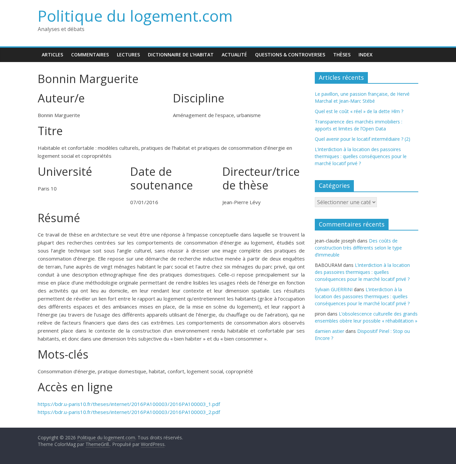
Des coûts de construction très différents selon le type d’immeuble (358, 248)
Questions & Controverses (290, 54)
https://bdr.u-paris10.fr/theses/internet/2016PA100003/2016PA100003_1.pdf (129, 404)
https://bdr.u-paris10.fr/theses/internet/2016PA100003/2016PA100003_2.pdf (129, 412)
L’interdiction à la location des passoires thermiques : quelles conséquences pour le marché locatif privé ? (361, 156)
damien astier (329, 331)
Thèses (342, 54)
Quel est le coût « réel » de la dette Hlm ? (359, 111)
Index (366, 54)
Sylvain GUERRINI (334, 289)
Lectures (128, 54)
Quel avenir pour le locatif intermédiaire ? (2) (362, 139)
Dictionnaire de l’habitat (181, 54)
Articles (52, 54)
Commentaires (90, 54)
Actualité (234, 54)
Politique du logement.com (135, 15)
